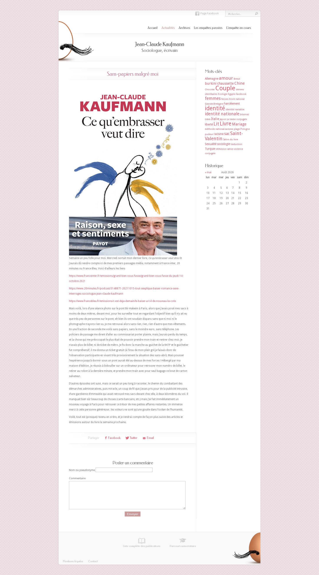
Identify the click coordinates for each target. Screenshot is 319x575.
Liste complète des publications (141, 546)
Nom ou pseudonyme (82, 469)
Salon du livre (230, 139)
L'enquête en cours (238, 28)
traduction (236, 144)
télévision (221, 149)
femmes (213, 98)
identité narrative (235, 109)
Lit (216, 124)
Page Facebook (210, 13)
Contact (93, 561)
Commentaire (77, 478)
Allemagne (211, 78)
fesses (225, 99)
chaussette (225, 83)
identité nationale (222, 113)
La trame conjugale (237, 119)
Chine (239, 83)
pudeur (209, 134)
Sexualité (210, 144)
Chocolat (210, 89)
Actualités (168, 28)
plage (237, 129)
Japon (223, 119)
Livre (225, 123)
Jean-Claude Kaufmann (159, 44)
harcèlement (232, 103)
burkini (211, 83)
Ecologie (222, 94)
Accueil (153, 28)
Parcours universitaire (183, 546)
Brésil (237, 78)
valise (230, 149)
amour (226, 78)
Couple (225, 88)
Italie (215, 119)
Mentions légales (73, 561)
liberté (209, 124)
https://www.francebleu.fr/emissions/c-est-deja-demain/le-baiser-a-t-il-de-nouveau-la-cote (122, 301)
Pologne (245, 129)
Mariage (239, 124)
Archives (184, 28)
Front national (237, 99)
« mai (208, 172)
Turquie (210, 148)
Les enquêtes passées (208, 28)
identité (215, 108)
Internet (244, 114)
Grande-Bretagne (214, 103)
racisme (219, 134)
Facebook (241, 94)
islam (207, 119)
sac (227, 133)
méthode (210, 129)
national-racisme (224, 129)
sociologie (223, 144)
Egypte (231, 94)
